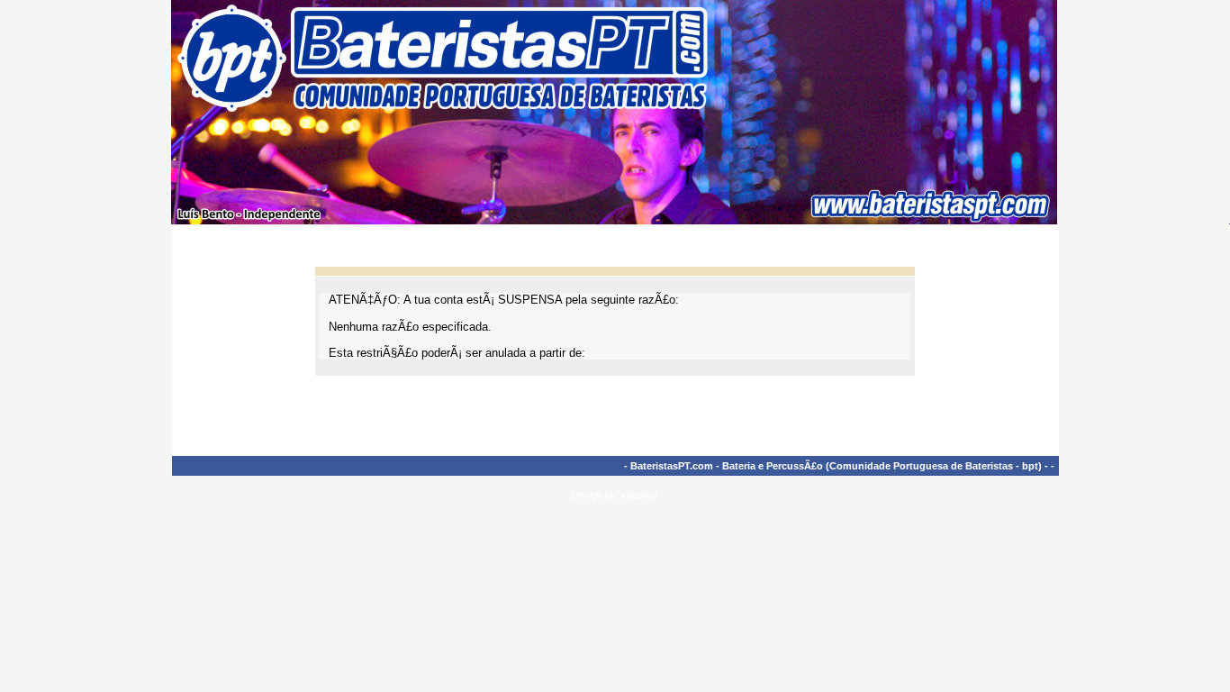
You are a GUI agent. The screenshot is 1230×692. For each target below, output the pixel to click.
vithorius (639, 494)
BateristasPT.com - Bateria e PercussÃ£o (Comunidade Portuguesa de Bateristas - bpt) (836, 465)
